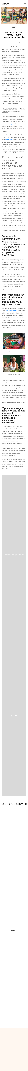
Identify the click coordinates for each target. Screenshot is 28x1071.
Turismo (3, 921)
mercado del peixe (9, 124)
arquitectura (8, 139)
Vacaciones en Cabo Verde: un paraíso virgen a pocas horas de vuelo (12, 916)
